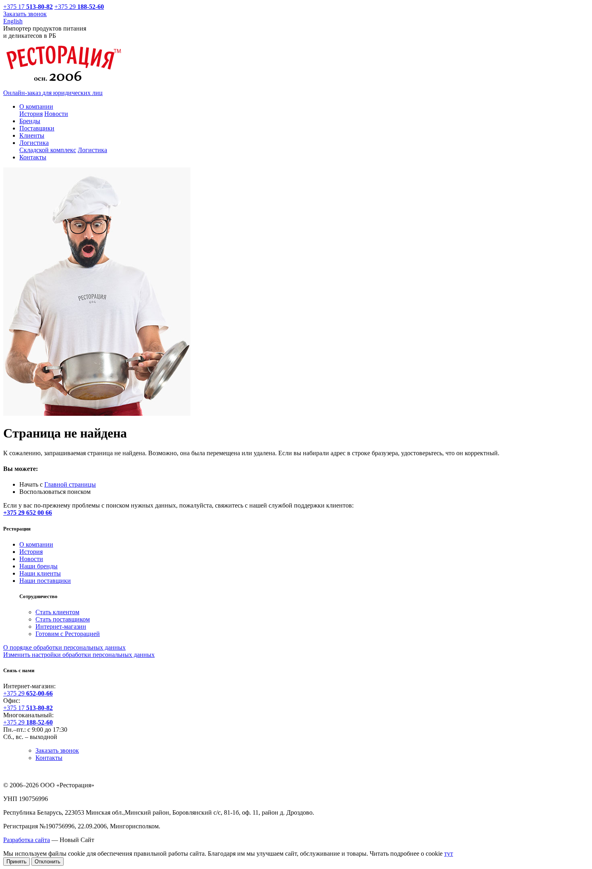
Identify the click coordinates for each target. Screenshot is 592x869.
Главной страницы (70, 484)
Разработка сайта (26, 839)
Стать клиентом (57, 612)
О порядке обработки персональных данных (64, 647)
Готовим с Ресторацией (67, 633)
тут (448, 853)
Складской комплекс (47, 150)
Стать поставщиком (62, 619)
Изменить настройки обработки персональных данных (79, 654)
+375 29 (79, 6)
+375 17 (23, 6)
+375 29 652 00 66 (27, 512)
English (13, 21)
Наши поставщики (45, 580)
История (31, 113)
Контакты (48, 757)
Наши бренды (38, 566)
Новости (56, 113)
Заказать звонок (25, 13)
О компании (36, 544)
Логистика (92, 150)
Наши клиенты (40, 573)
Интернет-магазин (60, 626)
